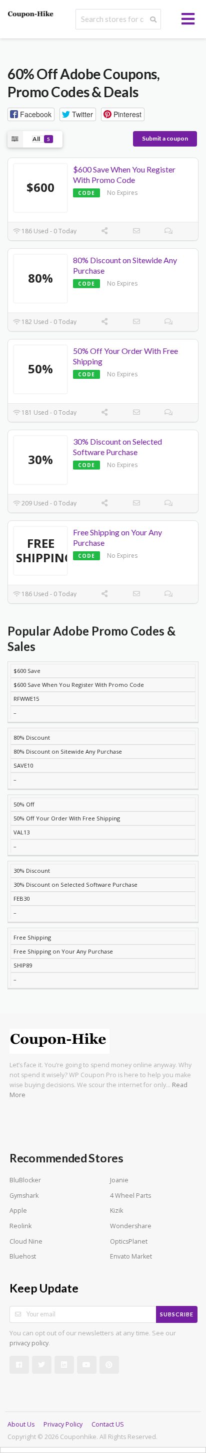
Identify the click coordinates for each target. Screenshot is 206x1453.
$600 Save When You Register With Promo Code (124, 174)
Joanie (119, 1180)
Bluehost (23, 1256)
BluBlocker (25, 1180)
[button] (31, 114)
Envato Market (131, 1256)
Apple (18, 1210)
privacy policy (29, 1343)
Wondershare (131, 1226)
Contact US (108, 1424)
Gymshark (24, 1195)
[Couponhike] (31, 14)
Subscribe (177, 1314)
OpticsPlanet (129, 1241)
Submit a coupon (165, 138)
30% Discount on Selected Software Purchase (117, 447)
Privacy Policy (63, 1424)
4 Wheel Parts (130, 1195)
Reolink (21, 1226)
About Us (21, 1424)
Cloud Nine (26, 1241)
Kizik (116, 1210)
